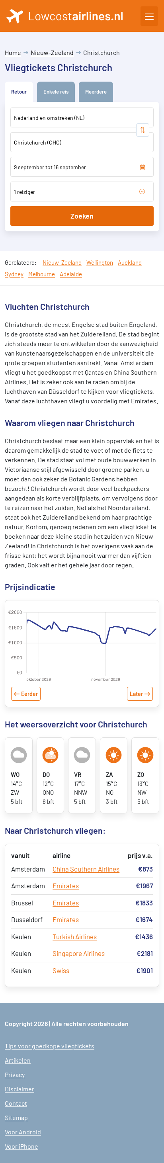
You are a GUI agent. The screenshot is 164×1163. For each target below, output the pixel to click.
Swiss (61, 970)
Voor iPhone (21, 1146)
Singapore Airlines (79, 953)
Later (136, 693)
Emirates (66, 885)
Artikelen (18, 1060)
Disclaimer (19, 1089)
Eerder (29, 693)
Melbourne (41, 274)
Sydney (14, 274)
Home (13, 52)
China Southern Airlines (86, 869)
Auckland (130, 262)
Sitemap (16, 1117)
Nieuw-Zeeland (52, 52)
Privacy (15, 1074)
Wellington (99, 262)
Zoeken (82, 215)
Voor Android (23, 1132)
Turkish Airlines (75, 936)
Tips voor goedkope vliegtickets (49, 1046)
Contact (16, 1103)
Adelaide (71, 274)
